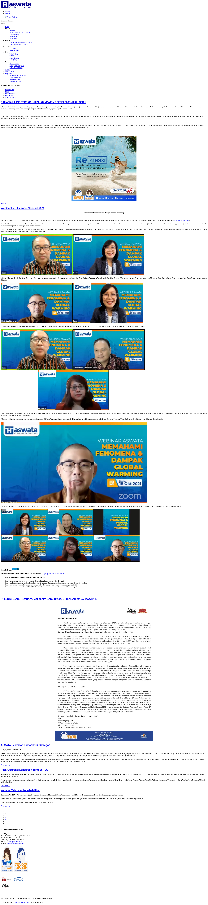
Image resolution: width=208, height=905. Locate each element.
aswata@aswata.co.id (14, 842)
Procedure (13, 48)
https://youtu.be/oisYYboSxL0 (53, 574)
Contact (8, 13)
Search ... (4, 21)
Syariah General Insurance (19, 44)
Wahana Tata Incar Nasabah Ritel (20, 790)
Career (7, 11)
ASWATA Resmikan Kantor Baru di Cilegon (25, 745)
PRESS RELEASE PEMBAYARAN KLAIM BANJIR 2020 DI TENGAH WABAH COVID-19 (49, 598)
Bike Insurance (15, 79)
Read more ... (5, 203)
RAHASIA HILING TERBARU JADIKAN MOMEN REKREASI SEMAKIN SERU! (43, 102)
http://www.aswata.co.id (15, 844)
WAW (12, 56)
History (12, 31)
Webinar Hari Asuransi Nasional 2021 (22, 208)
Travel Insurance (15, 77)
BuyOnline (9, 73)
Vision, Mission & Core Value (20, 33)
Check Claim (9, 72)
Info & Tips (13, 60)
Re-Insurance (14, 64)
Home (7, 27)
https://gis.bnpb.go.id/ (181, 220)
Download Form (15, 50)
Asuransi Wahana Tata (21, 902)
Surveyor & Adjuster (17, 66)
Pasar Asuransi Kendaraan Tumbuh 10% (24, 769)
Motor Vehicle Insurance (18, 75)
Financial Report (15, 34)
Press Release (14, 58)
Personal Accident (16, 81)
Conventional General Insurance (21, 42)
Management (14, 36)
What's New (14, 54)
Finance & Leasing (16, 68)
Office (7, 70)
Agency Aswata (10, 97)
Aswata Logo (14, 38)
